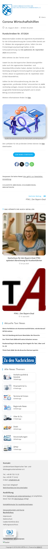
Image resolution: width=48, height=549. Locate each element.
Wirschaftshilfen (8, 187)
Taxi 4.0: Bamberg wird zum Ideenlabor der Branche (21, 335)
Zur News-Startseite (24, 155)
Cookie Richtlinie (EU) (11, 522)
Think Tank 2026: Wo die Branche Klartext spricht (20, 350)
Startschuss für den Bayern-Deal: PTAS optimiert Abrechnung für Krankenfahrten (24, 259)
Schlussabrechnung (29, 185)
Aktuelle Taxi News (14, 323)
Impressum (7, 516)
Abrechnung (17, 185)
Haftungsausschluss (10, 524)
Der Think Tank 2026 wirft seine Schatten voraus (19, 339)
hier (29, 98)
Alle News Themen (14, 369)
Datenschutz (7, 519)
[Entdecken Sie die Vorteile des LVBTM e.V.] (9, 533)
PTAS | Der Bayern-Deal (24, 313)
